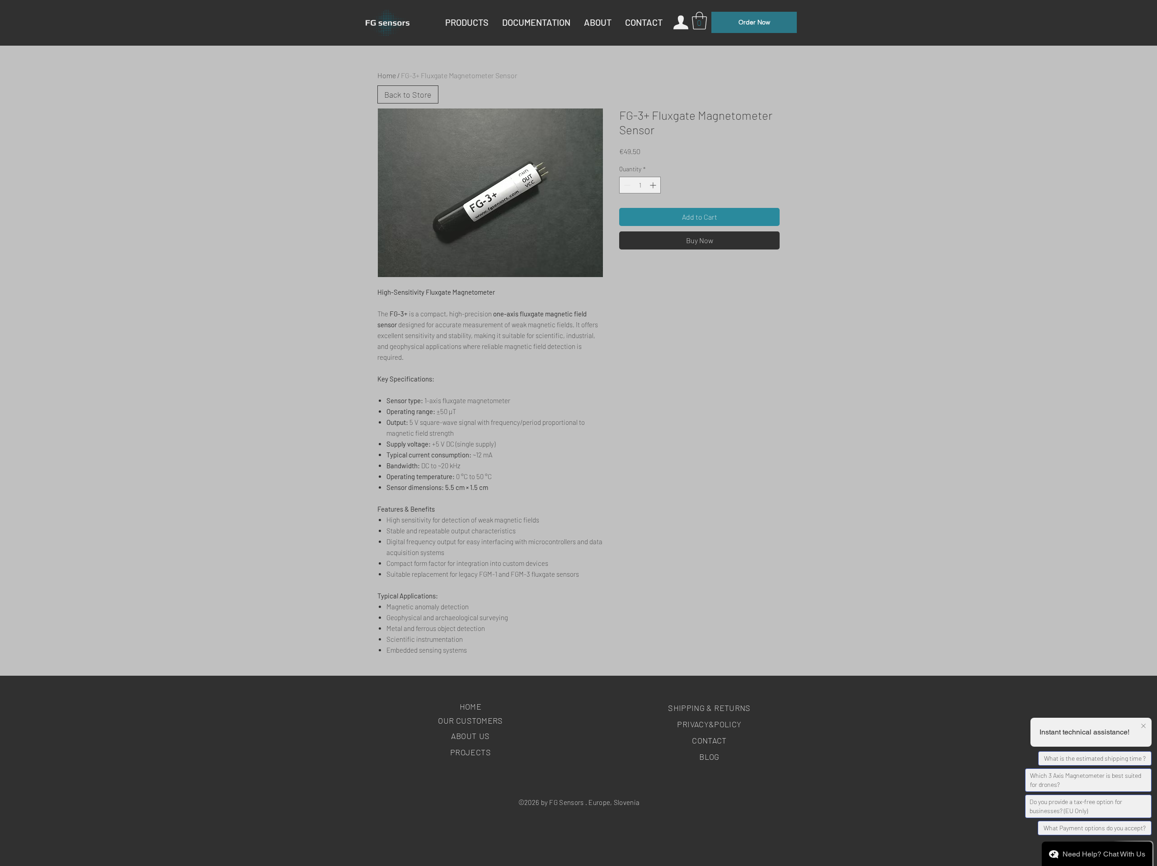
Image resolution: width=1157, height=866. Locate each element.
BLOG (709, 757)
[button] (699, 20)
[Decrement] (626, 185)
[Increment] (653, 185)
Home (386, 75)
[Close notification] (1143, 726)
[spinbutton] (640, 185)
